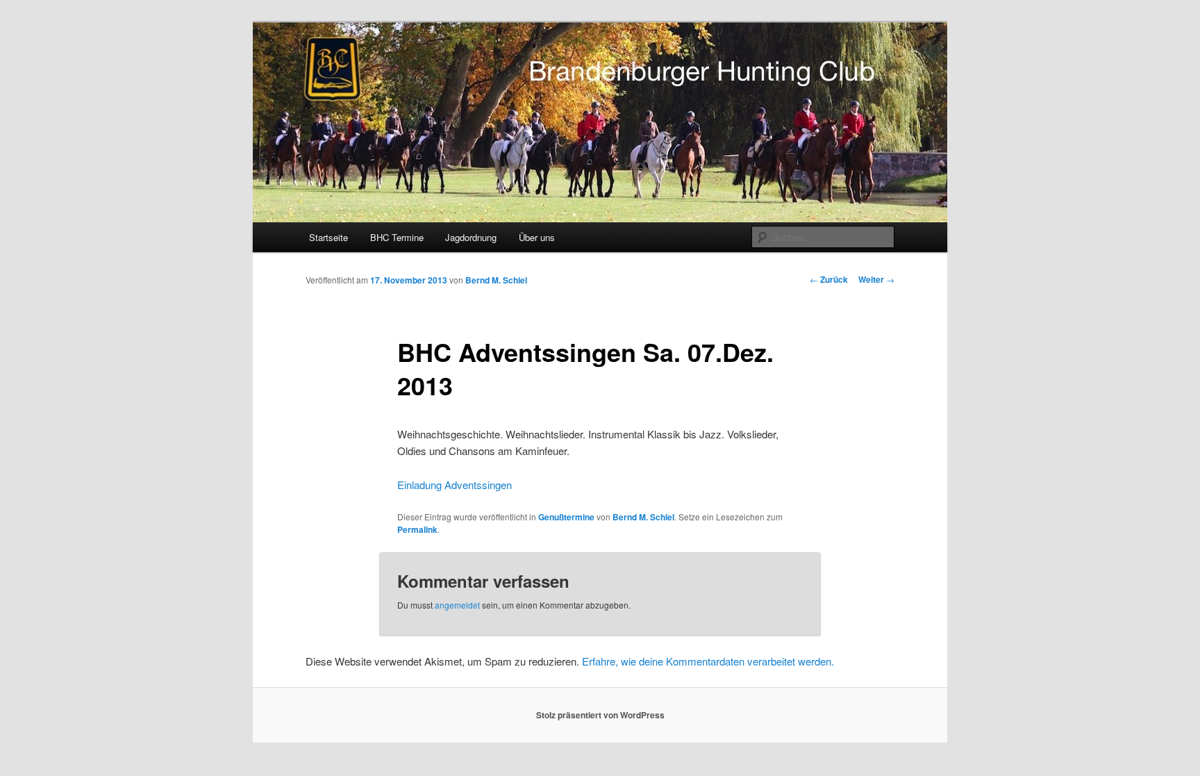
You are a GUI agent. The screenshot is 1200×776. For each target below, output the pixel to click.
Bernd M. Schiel (496, 280)
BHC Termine (397, 237)
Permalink (417, 529)
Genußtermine (566, 517)
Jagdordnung (471, 237)
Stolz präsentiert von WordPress (600, 715)
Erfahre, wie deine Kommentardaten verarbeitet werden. (708, 661)
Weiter (876, 279)
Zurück (829, 279)
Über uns (537, 237)
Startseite (328, 237)
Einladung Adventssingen (454, 484)
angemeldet (457, 605)
